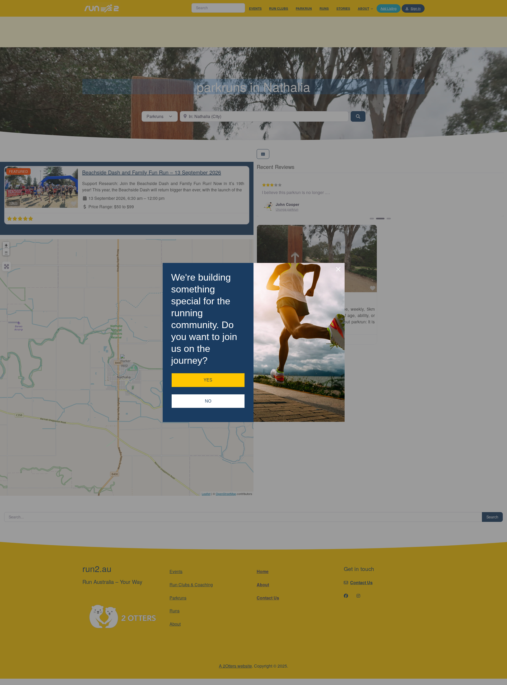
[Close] (338, 269)
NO (208, 401)
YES (208, 380)
